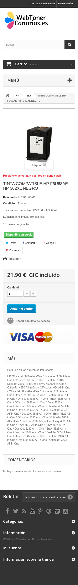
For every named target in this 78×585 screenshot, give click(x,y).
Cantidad (13, 287)
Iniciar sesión (65, 3)
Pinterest (14, 250)
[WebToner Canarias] (39, 20)
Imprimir (15, 258)
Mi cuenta (12, 547)
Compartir (30, 242)
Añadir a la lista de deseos (32, 320)
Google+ (50, 242)
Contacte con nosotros (42, 3)
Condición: (10, 203)
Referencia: (10, 197)
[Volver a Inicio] (7, 95)
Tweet (12, 242)
